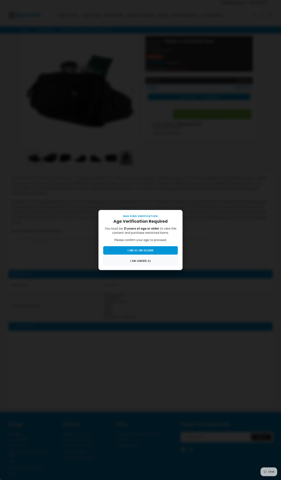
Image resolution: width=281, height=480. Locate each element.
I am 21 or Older (140, 250)
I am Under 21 (140, 260)
